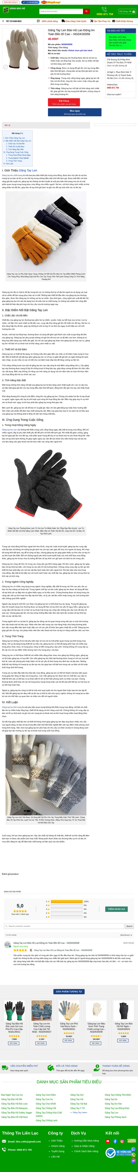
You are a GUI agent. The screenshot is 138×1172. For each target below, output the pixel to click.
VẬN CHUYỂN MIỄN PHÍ (24, 1066)
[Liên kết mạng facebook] (133, 1160)
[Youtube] (108, 1141)
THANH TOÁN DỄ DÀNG (116, 1066)
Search (129, 926)
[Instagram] (122, 1141)
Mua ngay (75, 111)
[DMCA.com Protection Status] (131, 1141)
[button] (127, 11)
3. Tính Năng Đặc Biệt (15, 149)
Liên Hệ (55, 1156)
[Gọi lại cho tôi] (133, 1155)
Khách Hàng (58, 1146)
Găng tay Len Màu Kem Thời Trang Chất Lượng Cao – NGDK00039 (96, 1028)
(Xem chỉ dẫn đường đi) (117, 66)
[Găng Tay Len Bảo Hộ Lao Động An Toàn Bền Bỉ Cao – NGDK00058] (31, 950)
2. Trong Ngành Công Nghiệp (17, 158)
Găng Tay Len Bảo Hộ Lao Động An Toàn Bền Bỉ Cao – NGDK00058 (63, 950)
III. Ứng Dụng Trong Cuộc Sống (16, 152)
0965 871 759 (113, 88)
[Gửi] (86, 11)
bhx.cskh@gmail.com (28, 1141)
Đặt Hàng (64, 101)
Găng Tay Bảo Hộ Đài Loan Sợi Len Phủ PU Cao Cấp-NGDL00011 (14, 1028)
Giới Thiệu (57, 1140)
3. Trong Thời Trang (14, 161)
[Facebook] (115, 1141)
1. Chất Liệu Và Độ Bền (15, 144)
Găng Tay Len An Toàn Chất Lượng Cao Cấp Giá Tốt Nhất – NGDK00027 (41, 1028)
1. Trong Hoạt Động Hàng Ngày (18, 155)
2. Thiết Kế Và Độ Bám (15, 147)
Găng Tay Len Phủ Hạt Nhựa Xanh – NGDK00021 (69, 1026)
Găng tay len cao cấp (11, 430)
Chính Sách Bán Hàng (86, 1151)
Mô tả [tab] (7, 125)
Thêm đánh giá (116, 909)
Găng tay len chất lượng (12, 175)
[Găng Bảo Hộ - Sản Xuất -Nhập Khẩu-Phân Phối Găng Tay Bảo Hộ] (18, 11)
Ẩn (21, 133)
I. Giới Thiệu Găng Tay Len (14, 138)
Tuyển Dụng (57, 1151)
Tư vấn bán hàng (32, 2)
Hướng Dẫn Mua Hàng (86, 1140)
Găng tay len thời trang (12, 707)
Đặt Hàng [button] (13, 1043)
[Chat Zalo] (133, 1149)
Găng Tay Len (28, 170)
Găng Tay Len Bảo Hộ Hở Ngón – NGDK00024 (124, 1026)
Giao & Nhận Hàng (84, 1146)
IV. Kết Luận (8, 164)
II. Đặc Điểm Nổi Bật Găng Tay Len (17, 141)
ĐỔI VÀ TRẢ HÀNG (67, 1066)
